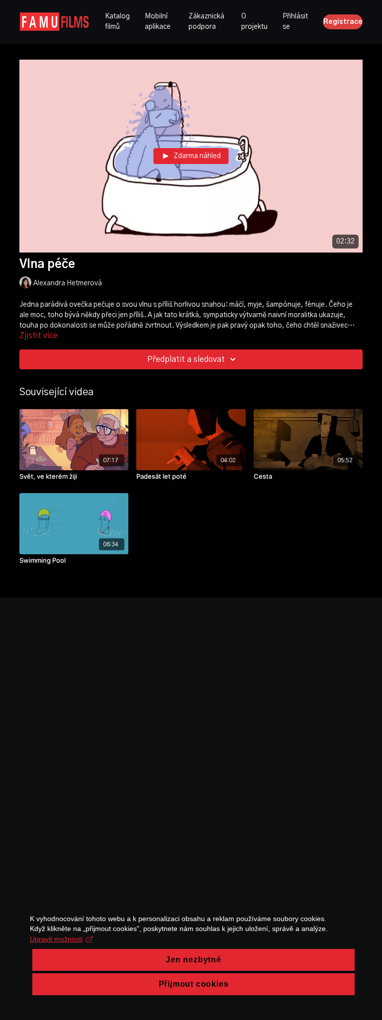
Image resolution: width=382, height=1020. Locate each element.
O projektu (254, 21)
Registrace (343, 21)
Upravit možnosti (56, 939)
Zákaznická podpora (206, 21)
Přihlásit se (295, 21)
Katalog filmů (117, 21)
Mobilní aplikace (158, 21)
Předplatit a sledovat (186, 359)
